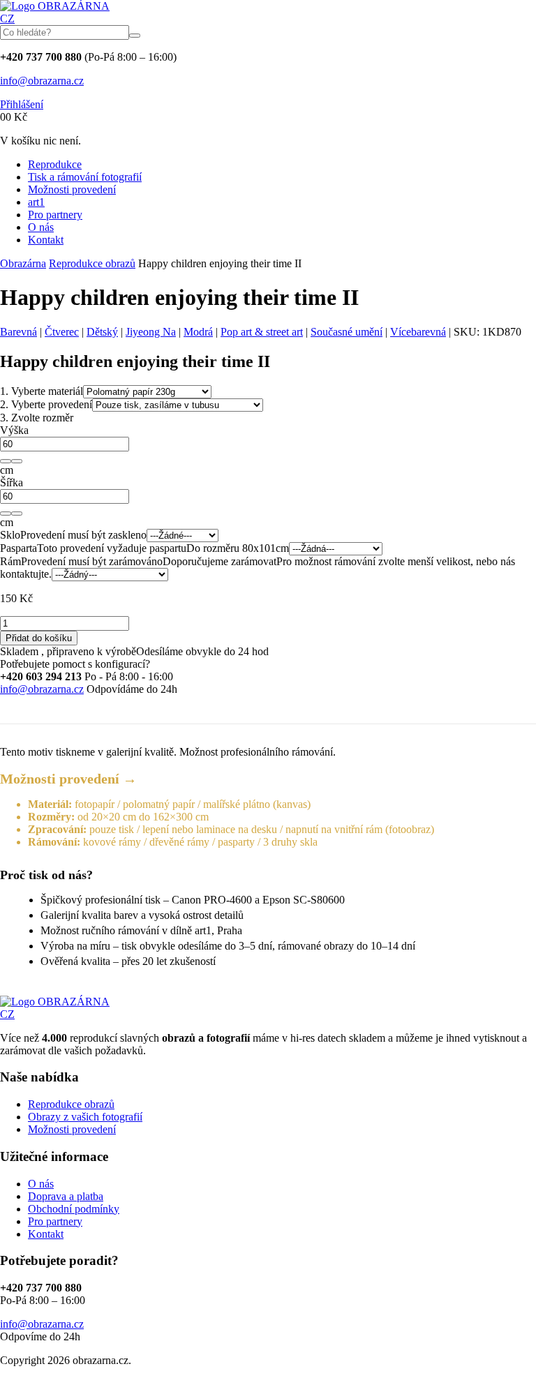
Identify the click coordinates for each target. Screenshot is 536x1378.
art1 (36, 202)
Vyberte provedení (46, 404)
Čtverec (62, 332)
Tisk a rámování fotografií (85, 177)
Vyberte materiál (41, 391)
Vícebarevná (418, 332)
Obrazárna (23, 263)
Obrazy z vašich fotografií (85, 1117)
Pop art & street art (262, 332)
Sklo (10, 535)
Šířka (11, 482)
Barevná (18, 332)
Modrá (198, 332)
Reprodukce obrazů (92, 263)
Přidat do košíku (39, 638)
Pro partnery (55, 214)
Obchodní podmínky (73, 1209)
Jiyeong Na (151, 332)
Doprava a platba (65, 1196)
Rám (10, 561)
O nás (41, 227)
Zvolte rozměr (36, 418)
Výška (14, 430)
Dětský (102, 332)
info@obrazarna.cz (42, 81)
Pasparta (18, 548)
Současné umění (346, 332)
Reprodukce (55, 164)
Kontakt (46, 240)
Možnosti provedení (72, 189)
